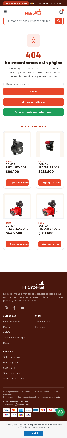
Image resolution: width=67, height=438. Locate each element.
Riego (6, 343)
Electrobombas (11, 321)
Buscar (33, 91)
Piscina (7, 327)
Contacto (40, 327)
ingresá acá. (54, 397)
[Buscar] (58, 21)
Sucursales (9, 367)
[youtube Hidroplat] (22, 308)
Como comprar (43, 321)
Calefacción (9, 332)
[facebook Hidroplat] (14, 308)
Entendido (33, 433)
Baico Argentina (11, 362)
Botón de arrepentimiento (15, 401)
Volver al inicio (35, 102)
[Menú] (5, 11)
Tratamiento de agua (14, 337)
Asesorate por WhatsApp (36, 112)
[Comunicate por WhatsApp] (60, 412)
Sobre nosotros (11, 357)
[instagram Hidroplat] (6, 308)
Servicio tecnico (11, 373)
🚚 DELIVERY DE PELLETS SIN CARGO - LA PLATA (47, 3)
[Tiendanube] (16, 405)
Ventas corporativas (13, 378)
